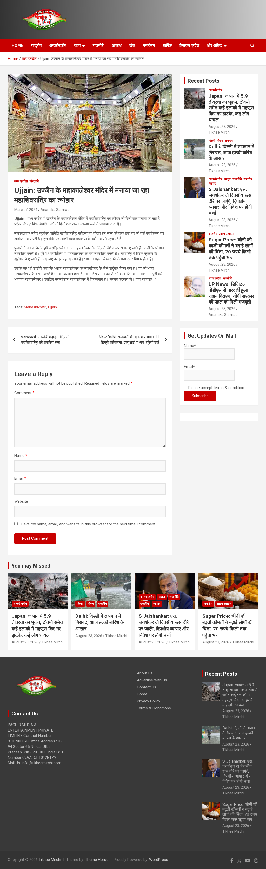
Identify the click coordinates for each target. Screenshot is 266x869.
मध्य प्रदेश (21, 181)
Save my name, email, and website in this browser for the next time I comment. (88, 524)
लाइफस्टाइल (226, 234)
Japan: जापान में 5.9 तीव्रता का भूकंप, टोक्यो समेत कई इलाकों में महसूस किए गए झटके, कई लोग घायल (231, 108)
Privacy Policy (148, 701)
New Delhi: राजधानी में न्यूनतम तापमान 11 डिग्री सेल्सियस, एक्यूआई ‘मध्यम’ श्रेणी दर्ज (129, 340)
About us (144, 673)
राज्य (77, 45)
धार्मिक (167, 45)
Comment (24, 393)
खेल (132, 45)
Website (21, 501)
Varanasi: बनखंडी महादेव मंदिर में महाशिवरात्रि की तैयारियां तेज (45, 340)
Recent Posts (204, 81)
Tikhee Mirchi (219, 132)
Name (20, 455)
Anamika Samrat (55, 210)
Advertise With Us (152, 680)
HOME (17, 45)
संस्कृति (34, 181)
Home (142, 694)
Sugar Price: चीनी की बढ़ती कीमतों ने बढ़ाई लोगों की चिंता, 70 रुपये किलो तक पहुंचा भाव (231, 248)
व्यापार (212, 183)
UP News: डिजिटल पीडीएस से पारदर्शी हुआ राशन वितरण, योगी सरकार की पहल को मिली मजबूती (231, 293)
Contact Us (146, 687)
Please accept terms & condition (215, 387)
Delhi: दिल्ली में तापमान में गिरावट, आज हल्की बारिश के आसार (231, 152)
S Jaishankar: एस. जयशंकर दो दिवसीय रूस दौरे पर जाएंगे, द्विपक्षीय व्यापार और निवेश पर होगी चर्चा (230, 201)
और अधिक (214, 45)
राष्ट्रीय (36, 45)
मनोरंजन (149, 45)
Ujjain (52, 307)
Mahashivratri (35, 307)
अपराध (117, 45)
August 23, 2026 (222, 126)
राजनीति (98, 45)
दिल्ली (212, 140)
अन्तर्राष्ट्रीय (57, 45)
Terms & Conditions (154, 708)
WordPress (158, 859)
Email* (189, 366)
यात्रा (227, 179)
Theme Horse (96, 859)
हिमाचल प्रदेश (189, 45)
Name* (190, 345)
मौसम (220, 140)
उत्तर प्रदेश (215, 278)
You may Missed (30, 566)
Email (20, 478)
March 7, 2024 (25, 210)
